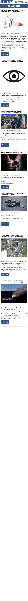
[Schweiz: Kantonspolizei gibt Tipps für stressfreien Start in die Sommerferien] (14, 121)
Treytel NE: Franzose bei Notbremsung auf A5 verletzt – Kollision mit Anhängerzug (13, 11)
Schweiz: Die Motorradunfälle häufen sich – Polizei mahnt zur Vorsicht (12, 194)
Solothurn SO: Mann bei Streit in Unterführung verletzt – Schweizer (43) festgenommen (13, 151)
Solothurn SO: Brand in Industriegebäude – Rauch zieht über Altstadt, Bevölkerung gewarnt (13, 281)
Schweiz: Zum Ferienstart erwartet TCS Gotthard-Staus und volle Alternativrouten (12, 236)
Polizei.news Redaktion (14, 33)
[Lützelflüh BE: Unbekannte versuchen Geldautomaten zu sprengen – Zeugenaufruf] (14, 76)
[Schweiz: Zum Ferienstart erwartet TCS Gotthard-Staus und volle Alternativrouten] (14, 247)
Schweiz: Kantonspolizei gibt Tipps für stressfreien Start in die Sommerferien (11, 112)
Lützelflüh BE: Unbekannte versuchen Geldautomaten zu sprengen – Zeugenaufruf (12, 61)
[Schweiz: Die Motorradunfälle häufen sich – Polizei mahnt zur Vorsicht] (14, 203)
